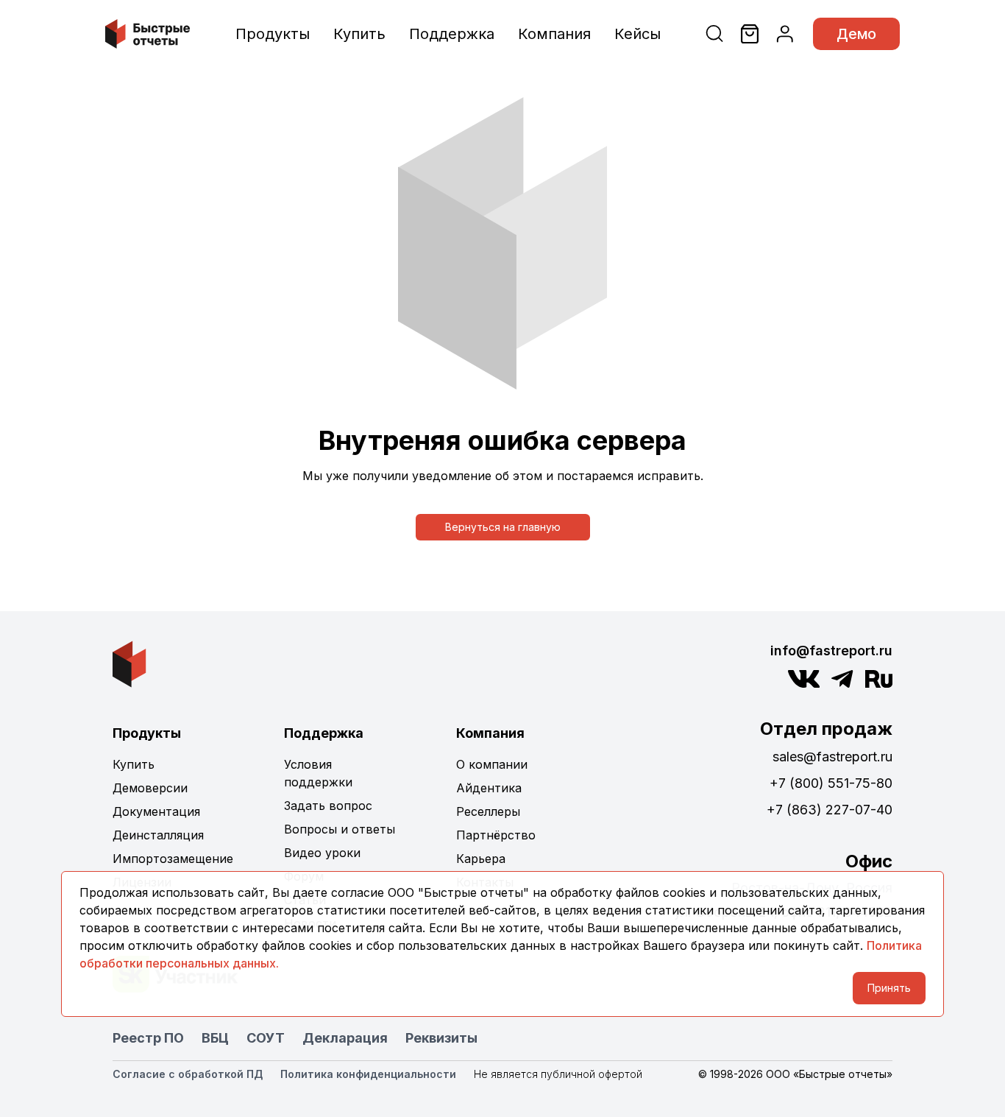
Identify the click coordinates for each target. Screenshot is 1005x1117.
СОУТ (265, 1038)
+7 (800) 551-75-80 (831, 783)
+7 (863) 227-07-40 (829, 809)
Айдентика (489, 788)
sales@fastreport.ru (832, 756)
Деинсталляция (158, 835)
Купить (359, 34)
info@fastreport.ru (831, 650)
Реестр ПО (148, 1038)
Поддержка (451, 34)
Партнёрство (496, 835)
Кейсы (637, 34)
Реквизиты (441, 1038)
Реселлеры (488, 811)
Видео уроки (322, 852)
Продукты (272, 34)
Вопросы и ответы (339, 829)
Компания (554, 34)
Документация (156, 811)
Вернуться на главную (503, 527)
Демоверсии (150, 788)
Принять (889, 988)
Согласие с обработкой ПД (188, 1074)
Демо (856, 34)
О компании (492, 764)
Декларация (345, 1038)
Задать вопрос (328, 805)
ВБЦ (215, 1038)
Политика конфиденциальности (368, 1074)
